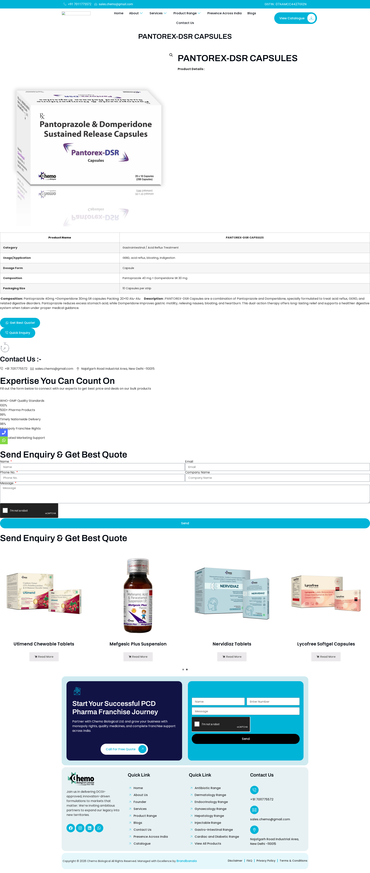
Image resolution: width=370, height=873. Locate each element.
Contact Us (185, 23)
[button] (171, 55)
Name (5, 461)
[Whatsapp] (99, 828)
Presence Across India (224, 13)
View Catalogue (291, 18)
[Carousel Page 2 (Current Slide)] (187, 669)
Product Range (185, 13)
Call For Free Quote (120, 749)
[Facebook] (70, 828)
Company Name (197, 472)
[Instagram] (80, 828)
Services (156, 13)
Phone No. (8, 472)
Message (7, 483)
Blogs (251, 13)
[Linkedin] (89, 828)
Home (118, 13)
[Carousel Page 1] (183, 669)
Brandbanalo (187, 861)
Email (189, 461)
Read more (45, 657)
